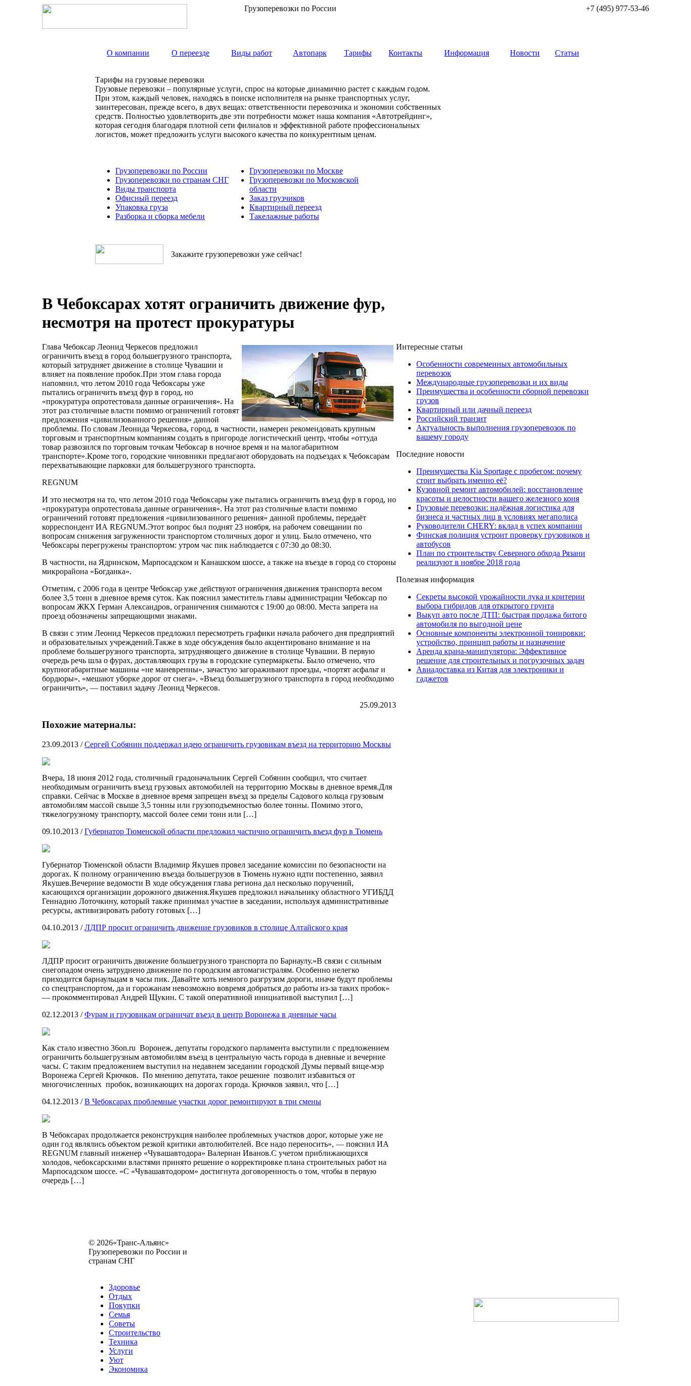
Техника (123, 1341)
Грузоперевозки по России (161, 170)
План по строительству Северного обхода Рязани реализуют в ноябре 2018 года (500, 558)
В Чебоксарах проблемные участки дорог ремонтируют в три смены (202, 1101)
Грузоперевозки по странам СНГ (172, 180)
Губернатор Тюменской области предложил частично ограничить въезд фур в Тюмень (233, 831)
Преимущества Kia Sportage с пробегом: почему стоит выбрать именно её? (499, 476)
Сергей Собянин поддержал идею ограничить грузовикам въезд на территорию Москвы (237, 744)
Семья (119, 1314)
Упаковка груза (141, 207)
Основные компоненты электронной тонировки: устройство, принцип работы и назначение (500, 637)
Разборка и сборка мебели (160, 216)
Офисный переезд (146, 198)
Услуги (121, 1351)
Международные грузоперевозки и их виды (492, 382)
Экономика (128, 1369)
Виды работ (251, 53)
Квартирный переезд (285, 207)
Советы (122, 1323)
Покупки (124, 1305)
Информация (466, 53)
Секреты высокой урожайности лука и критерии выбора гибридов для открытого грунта (500, 601)
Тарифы (358, 53)
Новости (525, 53)
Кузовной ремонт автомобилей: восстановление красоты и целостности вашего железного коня (499, 494)
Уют (116, 1360)
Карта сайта (109, 1270)
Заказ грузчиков (277, 198)
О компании (128, 53)
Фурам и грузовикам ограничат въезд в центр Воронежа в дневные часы (210, 1014)
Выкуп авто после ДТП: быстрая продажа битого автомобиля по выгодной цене (501, 619)
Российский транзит (451, 418)
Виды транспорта (145, 189)
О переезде (190, 53)
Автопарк (310, 53)
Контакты (405, 53)
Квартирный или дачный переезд (474, 409)
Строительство (134, 1332)
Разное (143, 1270)
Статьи (567, 53)
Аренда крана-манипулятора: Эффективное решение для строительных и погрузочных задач (500, 656)
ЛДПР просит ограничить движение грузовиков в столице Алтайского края (216, 927)
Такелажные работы (284, 216)
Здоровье (124, 1287)
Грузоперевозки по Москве (296, 170)
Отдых (120, 1296)
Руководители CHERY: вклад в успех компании (499, 526)
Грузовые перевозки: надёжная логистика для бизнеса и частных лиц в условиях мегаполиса (497, 512)
